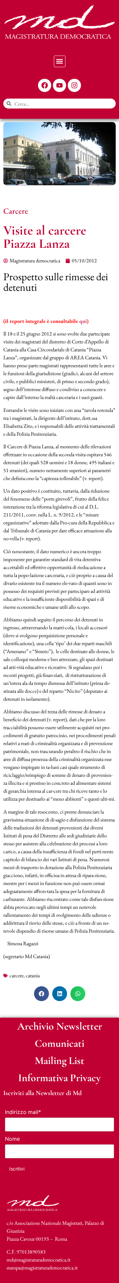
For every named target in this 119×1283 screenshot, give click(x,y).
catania (33, 975)
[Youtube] (59, 85)
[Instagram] (74, 85)
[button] (59, 61)
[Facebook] (44, 85)
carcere (16, 975)
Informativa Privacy (59, 1077)
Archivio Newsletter (59, 1026)
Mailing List (59, 1060)
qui (83, 321)
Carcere (15, 211)
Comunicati (59, 1043)
